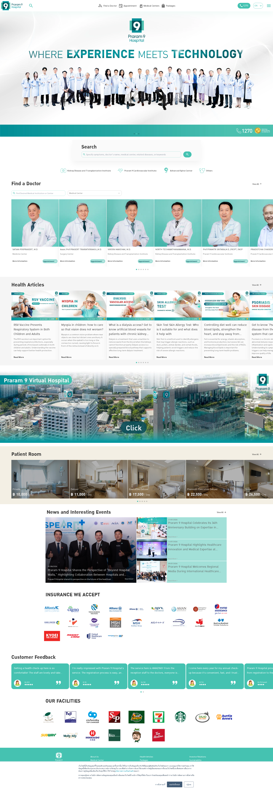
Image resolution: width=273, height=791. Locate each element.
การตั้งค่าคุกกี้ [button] (160, 784)
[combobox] (69, 193)
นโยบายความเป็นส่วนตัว (124, 771)
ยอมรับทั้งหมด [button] (174, 784)
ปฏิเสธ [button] (188, 784)
